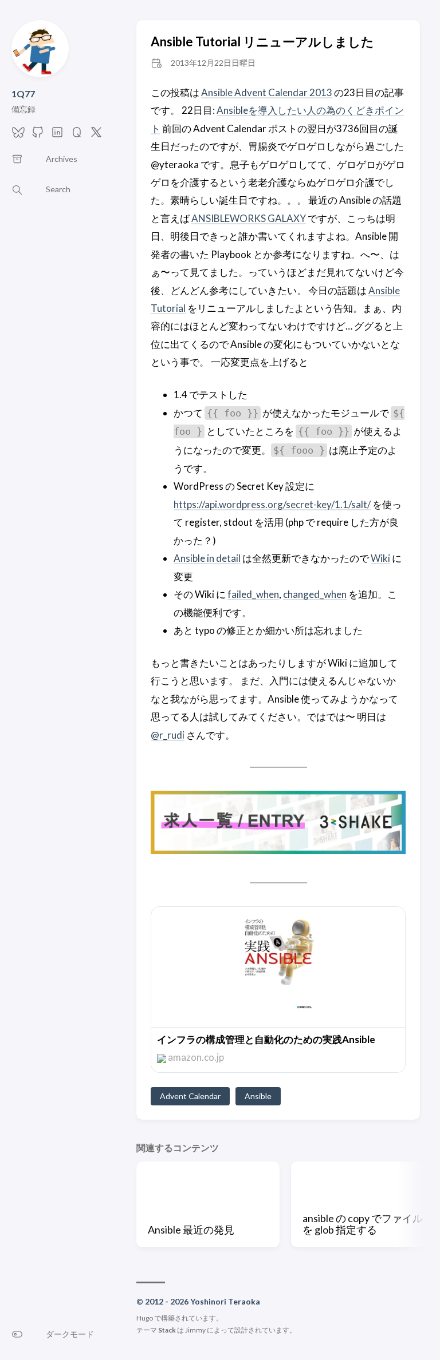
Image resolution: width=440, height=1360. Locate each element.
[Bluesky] (18, 135)
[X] (96, 135)
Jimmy (195, 1330)
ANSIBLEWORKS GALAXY (248, 218)
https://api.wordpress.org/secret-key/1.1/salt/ (272, 504)
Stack (167, 1330)
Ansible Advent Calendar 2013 (266, 92)
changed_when (315, 594)
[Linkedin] (57, 135)
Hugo (144, 1318)
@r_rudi (167, 735)
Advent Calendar (190, 1096)
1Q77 (23, 93)
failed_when (253, 594)
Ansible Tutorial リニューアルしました (262, 41)
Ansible (258, 1096)
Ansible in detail (207, 558)
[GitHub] (38, 135)
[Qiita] (77, 135)
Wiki (380, 558)
